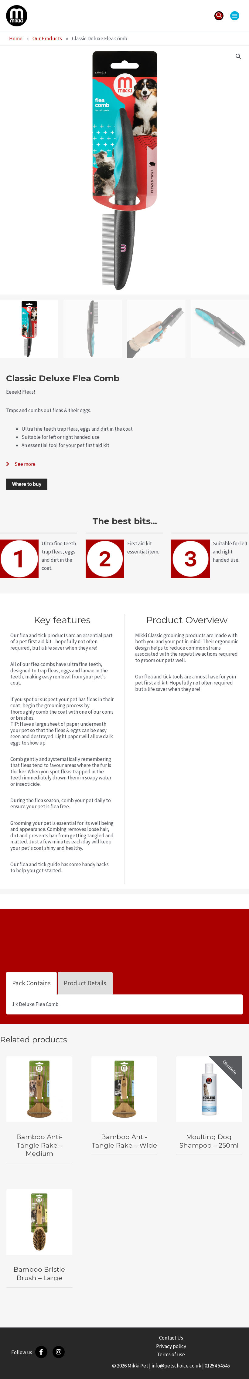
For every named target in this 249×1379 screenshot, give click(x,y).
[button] (218, 15)
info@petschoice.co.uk (176, 1365)
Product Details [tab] (85, 983)
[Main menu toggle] (235, 16)
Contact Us (171, 1337)
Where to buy (26, 484)
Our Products (47, 38)
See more (25, 464)
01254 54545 (217, 1365)
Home (15, 38)
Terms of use (171, 1354)
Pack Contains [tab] (31, 983)
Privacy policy (171, 1346)
